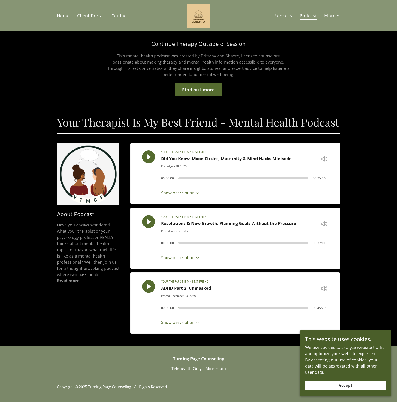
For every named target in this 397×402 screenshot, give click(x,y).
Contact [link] (119, 15)
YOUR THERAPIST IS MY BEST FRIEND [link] (185, 152)
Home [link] (63, 15)
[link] (198, 15)
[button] (332, 15)
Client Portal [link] (90, 15)
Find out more (198, 89)
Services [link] (283, 15)
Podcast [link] (308, 15)
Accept (345, 385)
